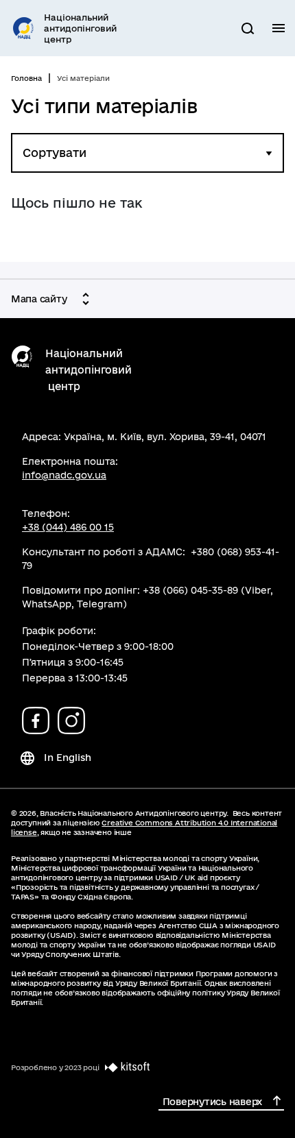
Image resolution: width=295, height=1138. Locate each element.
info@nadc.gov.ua (64, 475)
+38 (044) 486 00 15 (68, 527)
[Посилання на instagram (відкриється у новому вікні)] (71, 720)
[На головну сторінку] (22, 357)
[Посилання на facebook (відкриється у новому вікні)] (35, 720)
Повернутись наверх (212, 1101)
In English (67, 757)
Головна (26, 78)
